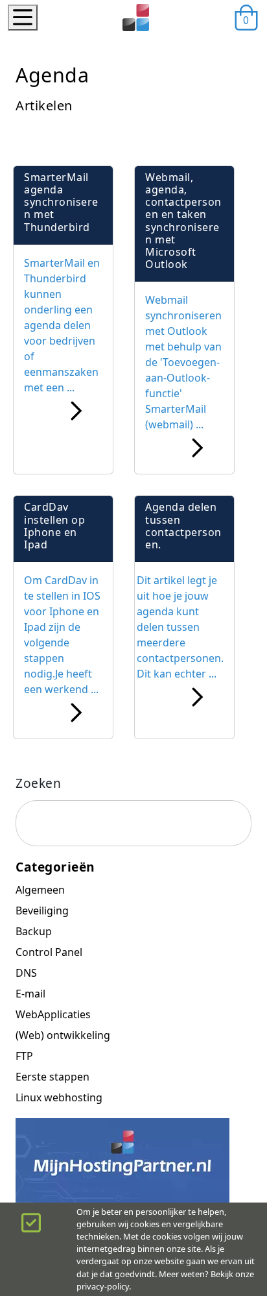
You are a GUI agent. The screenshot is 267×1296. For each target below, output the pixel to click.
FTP (24, 1056)
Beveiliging (42, 910)
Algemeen (40, 890)
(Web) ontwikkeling (63, 1035)
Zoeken (38, 783)
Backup (34, 931)
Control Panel (49, 952)
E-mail (30, 993)
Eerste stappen (52, 1077)
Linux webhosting (59, 1097)
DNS (26, 973)
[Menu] (23, 18)
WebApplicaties (53, 1014)
